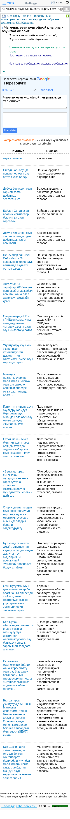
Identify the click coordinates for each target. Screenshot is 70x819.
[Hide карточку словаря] (67, 16)
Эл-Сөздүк (31, 3)
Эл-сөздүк (8, 806)
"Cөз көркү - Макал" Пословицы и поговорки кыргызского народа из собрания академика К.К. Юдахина (30, 19)
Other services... (26, 806)
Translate (10, 130)
